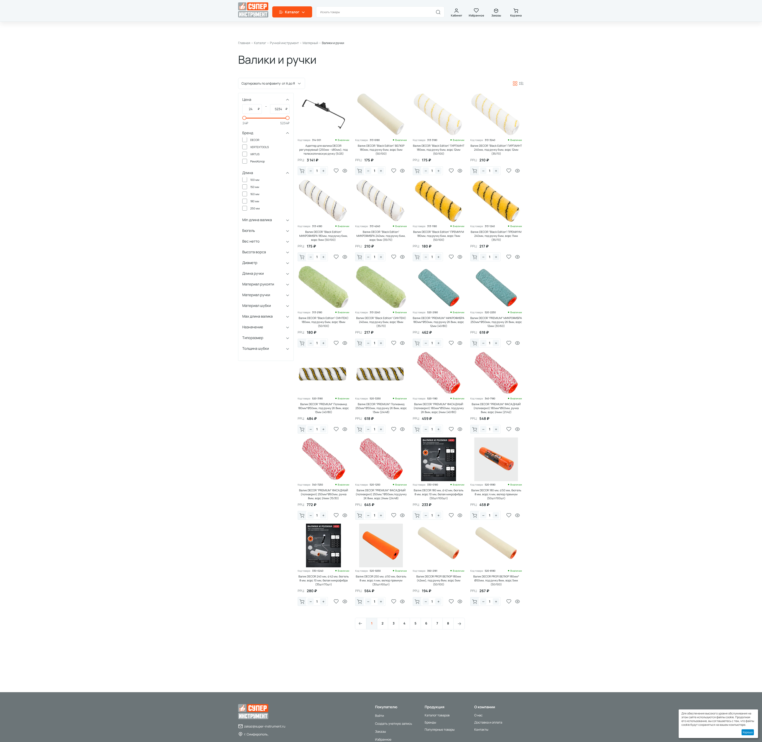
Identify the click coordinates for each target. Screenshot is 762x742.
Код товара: (304, 140)
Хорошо (748, 732)
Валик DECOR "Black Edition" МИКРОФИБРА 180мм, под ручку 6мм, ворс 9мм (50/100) (323, 236)
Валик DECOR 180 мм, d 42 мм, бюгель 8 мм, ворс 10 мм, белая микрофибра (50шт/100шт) (438, 494)
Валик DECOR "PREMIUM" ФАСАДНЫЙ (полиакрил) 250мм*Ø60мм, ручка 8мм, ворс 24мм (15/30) (323, 494)
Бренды (430, 722)
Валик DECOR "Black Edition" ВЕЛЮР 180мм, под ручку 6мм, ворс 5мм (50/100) (381, 149)
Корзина (516, 15)
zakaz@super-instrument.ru (264, 726)
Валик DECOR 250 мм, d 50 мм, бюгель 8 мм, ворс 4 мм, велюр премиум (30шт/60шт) (381, 580)
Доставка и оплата (488, 722)
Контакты (481, 729)
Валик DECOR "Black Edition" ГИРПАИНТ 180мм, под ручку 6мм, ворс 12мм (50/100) (438, 149)
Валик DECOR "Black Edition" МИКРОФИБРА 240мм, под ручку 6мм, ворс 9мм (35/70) (381, 236)
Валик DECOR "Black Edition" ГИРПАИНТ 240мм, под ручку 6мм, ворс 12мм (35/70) (496, 149)
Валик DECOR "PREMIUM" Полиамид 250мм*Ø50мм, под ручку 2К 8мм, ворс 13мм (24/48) (381, 408)
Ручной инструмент (284, 43)
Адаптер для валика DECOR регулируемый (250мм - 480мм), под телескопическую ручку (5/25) (323, 149)
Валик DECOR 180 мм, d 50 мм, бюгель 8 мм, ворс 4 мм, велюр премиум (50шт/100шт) (496, 494)
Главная (244, 43)
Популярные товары (440, 729)
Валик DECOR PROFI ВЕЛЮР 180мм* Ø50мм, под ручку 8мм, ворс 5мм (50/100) (496, 580)
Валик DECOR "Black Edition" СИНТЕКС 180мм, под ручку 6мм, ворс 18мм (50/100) (323, 322)
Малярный (310, 43)
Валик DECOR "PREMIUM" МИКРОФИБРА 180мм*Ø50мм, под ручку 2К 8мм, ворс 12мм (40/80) (438, 322)
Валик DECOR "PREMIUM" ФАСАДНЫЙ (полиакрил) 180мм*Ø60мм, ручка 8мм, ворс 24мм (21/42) (496, 408)
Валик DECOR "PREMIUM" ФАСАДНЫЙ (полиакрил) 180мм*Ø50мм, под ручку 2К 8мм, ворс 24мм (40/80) (439, 408)
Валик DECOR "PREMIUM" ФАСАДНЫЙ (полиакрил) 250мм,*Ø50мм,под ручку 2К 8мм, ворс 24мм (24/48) (381, 494)
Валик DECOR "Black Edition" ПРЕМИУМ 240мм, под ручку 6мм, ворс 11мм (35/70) (496, 236)
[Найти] (438, 12)
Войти (379, 715)
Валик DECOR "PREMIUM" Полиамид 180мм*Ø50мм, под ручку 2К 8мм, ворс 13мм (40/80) (323, 408)
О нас (478, 715)
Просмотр (345, 171)
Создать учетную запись (393, 723)
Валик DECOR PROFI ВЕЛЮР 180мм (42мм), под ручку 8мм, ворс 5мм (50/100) (438, 580)
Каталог (260, 43)
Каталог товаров (437, 715)
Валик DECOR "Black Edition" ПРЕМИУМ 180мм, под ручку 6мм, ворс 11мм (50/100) (438, 236)
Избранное (476, 15)
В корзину (302, 170)
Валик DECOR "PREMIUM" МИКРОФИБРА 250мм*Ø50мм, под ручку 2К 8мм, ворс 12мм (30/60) (496, 322)
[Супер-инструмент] (253, 10)
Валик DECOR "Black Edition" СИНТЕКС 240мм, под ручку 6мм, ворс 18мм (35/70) (381, 322)
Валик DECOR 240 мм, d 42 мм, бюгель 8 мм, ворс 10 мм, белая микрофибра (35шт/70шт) (323, 580)
